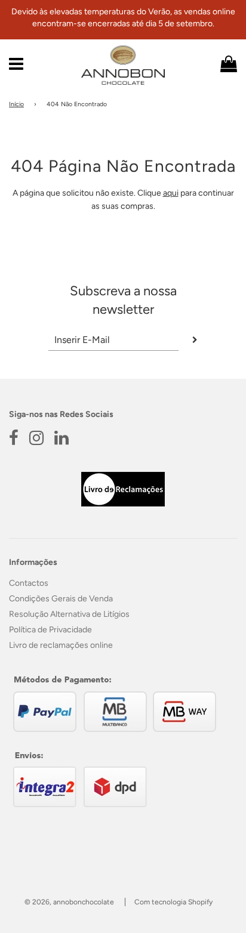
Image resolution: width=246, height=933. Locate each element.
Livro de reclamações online (61, 645)
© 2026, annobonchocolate (69, 902)
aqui (171, 193)
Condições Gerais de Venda (61, 599)
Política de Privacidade (50, 630)
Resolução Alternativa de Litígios (69, 614)
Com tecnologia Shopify (173, 902)
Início (16, 104)
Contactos (28, 583)
